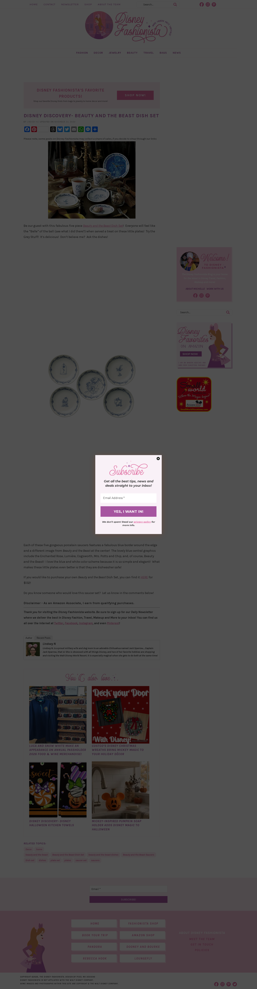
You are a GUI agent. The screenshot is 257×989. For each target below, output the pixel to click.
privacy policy (142, 521)
